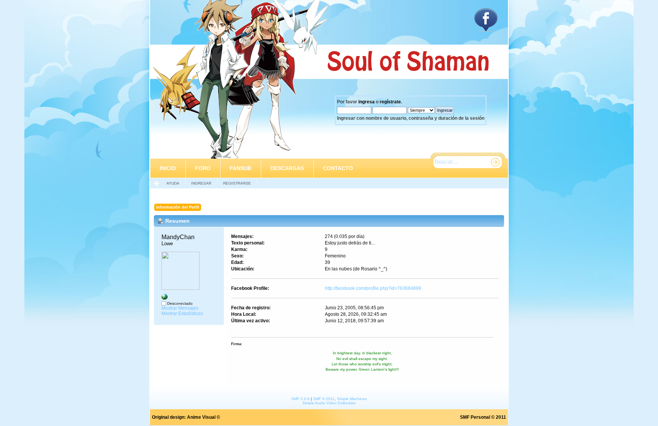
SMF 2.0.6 (300, 399)
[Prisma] (164, 298)
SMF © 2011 (324, 399)
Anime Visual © (203, 417)
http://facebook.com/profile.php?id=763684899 (373, 288)
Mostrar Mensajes (179, 308)
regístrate (390, 101)
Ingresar (201, 183)
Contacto (338, 168)
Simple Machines (352, 399)
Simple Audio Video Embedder (329, 403)
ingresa (366, 101)
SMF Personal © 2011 (483, 417)
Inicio (168, 168)
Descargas (287, 168)
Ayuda (172, 183)
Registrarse (237, 183)
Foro (203, 168)
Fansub (240, 168)
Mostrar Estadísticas (182, 313)
